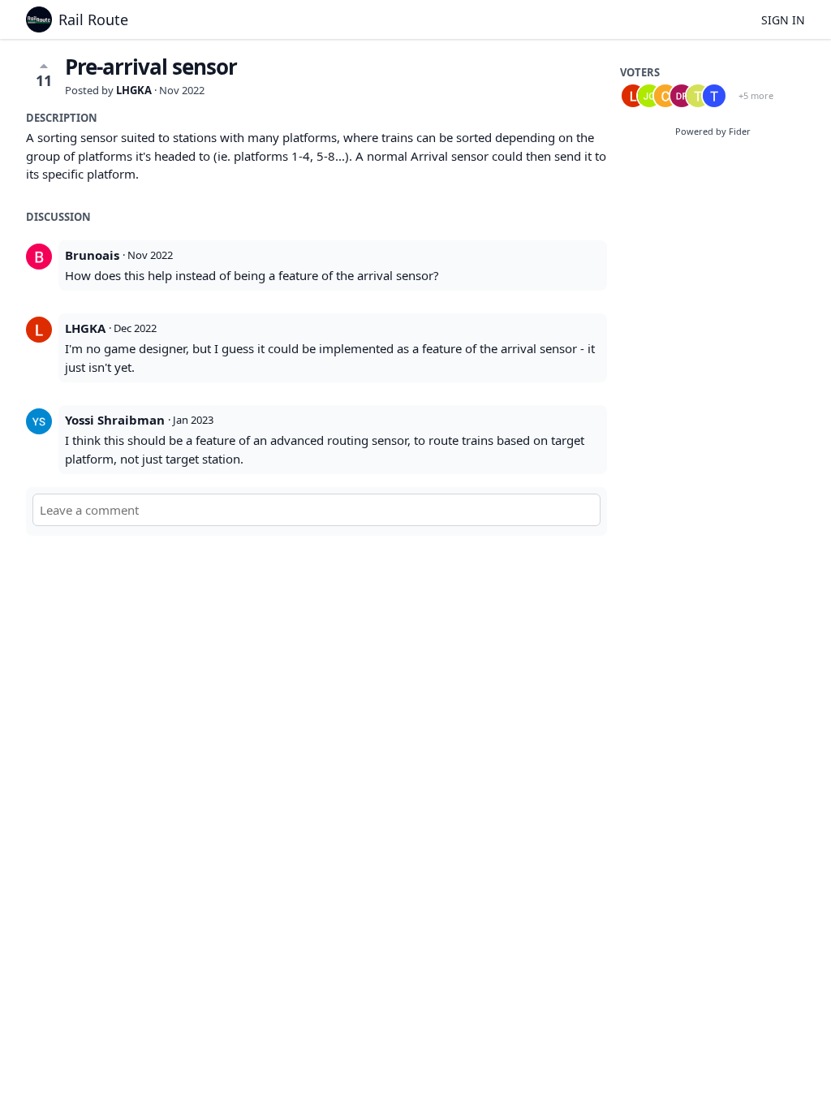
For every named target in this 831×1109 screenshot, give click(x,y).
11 (44, 80)
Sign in (783, 20)
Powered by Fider (713, 131)
